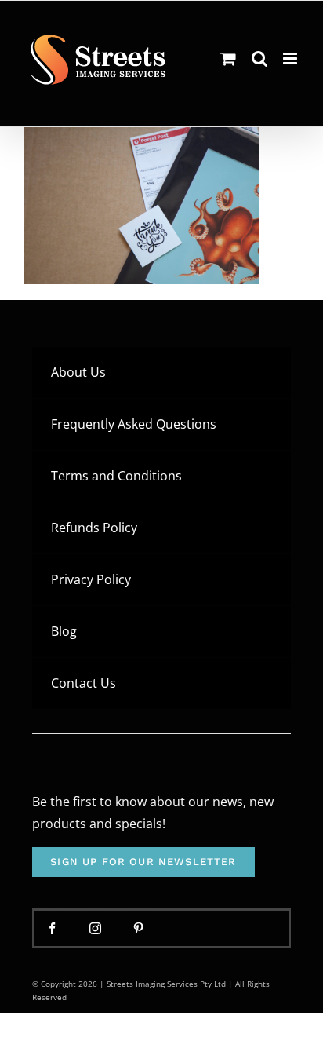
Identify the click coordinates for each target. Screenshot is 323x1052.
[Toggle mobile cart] (228, 58)
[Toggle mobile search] (259, 58)
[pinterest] (138, 928)
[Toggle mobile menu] (291, 58)
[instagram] (95, 928)
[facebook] (52, 928)
